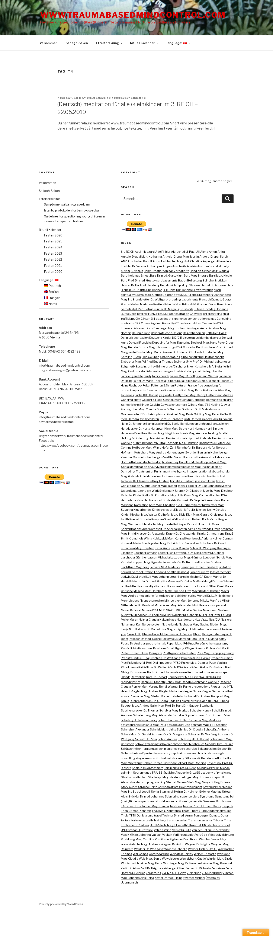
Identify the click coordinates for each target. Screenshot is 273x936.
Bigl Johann (184, 290)
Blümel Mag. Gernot (148, 294)
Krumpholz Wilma (140, 538)
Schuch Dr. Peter (146, 739)
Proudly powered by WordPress (61, 904)
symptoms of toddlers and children (163, 801)
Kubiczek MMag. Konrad (169, 538)
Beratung (153, 285)
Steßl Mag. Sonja (198, 782)
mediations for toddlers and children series (167, 595)
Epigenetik (128, 366)
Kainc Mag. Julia (172, 495)
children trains (212, 313)
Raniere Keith (185, 672)
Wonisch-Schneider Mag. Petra (142, 863)
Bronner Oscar (206, 304)
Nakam (164, 619)
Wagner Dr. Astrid (172, 844)
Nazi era (226, 619)
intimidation (148, 476)
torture (126, 820)
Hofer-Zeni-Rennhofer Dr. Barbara (184, 447)
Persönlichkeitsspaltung (211, 643)
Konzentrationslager (135, 529)
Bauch (182, 280)
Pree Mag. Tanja (208, 653)
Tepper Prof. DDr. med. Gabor (202, 806)
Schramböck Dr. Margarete (169, 734)
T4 (123, 806)
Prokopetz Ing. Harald (195, 658)
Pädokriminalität (132, 667)
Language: (174, 43)
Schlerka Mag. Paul (153, 724)
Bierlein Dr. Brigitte (133, 290)
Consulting (224, 318)
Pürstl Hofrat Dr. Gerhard (208, 667)
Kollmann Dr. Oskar (207, 524)
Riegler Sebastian (214, 691)
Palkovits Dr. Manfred (175, 638)
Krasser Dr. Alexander (151, 533)
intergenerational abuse (203, 471)
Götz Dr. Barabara (171, 419)
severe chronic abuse (201, 753)
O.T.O (138, 634)
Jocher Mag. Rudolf (164, 485)
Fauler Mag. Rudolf (182, 376)
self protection (149, 753)
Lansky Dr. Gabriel (212, 552)
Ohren (197, 634)
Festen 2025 (53, 241)
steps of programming (150, 782)
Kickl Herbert (184, 505)
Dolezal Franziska (140, 342)
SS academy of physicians (213, 772)
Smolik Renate (201, 758)
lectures (164, 562)
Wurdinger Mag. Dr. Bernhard (182, 863)
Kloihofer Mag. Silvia (172, 514)
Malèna (198, 581)
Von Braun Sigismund (169, 839)
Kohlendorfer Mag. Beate (156, 524)
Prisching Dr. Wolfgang (165, 658)
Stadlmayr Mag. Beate (163, 777)
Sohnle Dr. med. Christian (159, 763)
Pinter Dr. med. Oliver (134, 653)
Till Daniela (139, 815)
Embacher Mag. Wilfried (137, 361)
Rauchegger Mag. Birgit (184, 677)
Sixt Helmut (163, 758)
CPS (137, 323)
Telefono (176, 806)
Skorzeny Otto (181, 758)
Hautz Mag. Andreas (194, 433)
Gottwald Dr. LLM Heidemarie (201, 409)
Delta (209, 333)
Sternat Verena (176, 782)
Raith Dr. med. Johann (161, 672)
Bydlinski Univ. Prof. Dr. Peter (156, 313)
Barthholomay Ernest (135, 275)
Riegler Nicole (192, 691)
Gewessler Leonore (174, 404)
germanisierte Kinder (135, 404)
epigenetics (223, 361)
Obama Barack (152, 634)
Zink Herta (147, 877)
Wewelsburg (170, 858)
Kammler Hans (146, 500)
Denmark (127, 337)
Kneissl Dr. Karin (140, 519)
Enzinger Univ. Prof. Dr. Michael (194, 361)
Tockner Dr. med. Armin (177, 815)
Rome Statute (170, 696)
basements (170, 280)
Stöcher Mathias (210, 791)
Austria (192, 266)
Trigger (218, 820)
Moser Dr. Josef (131, 610)
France (192, 385)
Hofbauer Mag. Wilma (146, 447)
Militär (226, 600)
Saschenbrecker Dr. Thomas (140, 710)
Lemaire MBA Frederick (165, 567)
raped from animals (208, 672)
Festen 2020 (53, 271)
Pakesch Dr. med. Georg (145, 638)
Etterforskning (107, 43)
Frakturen (180, 385)
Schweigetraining (147, 744)
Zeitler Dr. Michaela (198, 868)
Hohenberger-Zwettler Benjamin (188, 452)
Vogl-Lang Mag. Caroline (137, 839)
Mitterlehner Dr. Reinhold (137, 605)
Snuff (215, 758)
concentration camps (201, 318)
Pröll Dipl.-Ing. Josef (159, 662)
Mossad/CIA (150, 610)
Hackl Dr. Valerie (221, 419)
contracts (127, 323)
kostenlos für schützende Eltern (198, 529)
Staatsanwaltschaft (134, 777)
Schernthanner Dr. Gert (173, 720)
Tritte (227, 820)
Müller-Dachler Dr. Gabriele (181, 615)
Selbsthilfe (224, 748)
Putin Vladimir (218, 662)
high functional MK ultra (149, 443)
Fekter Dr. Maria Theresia (149, 380)
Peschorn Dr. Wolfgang (168, 648)
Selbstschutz (129, 753)
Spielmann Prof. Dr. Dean (180, 768)
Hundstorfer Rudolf (148, 462)
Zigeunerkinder (212, 873)
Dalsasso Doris (143, 328)
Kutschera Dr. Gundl (213, 543)
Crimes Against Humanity (158, 323)
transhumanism (177, 820)
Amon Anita (217, 251)
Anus (156, 261)
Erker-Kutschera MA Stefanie (206, 366)
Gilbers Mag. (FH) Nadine (204, 404)
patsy (222, 638)
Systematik (194, 801)
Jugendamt (128, 490)
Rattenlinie (138, 677)
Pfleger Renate (195, 648)
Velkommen (49, 43)
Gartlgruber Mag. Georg (189, 395)
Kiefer (197, 505)
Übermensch (129, 882)
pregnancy (226, 653)
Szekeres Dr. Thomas (217, 801)
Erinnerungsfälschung (171, 366)
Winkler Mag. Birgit (219, 858)
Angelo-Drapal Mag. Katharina (141, 256)
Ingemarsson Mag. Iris (191, 466)
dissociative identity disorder (202, 337)
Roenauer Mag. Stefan (145, 696)
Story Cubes (129, 787)
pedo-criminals (156, 643)
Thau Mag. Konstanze (166, 810)
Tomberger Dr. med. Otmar (211, 815)
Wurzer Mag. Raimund (217, 863)
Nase (172, 619)
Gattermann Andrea (219, 395)
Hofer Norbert (217, 447)
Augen (167, 266)
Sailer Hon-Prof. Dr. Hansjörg (169, 705)
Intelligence (178, 471)
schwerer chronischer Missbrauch (182, 744)
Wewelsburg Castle (193, 858)
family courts (160, 376)
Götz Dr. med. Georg (197, 419)
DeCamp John (141, 333)
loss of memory (220, 572)
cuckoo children (190, 323)
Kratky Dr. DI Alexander (181, 533)
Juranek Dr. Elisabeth (188, 490)
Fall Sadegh (204, 371)
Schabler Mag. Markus (174, 710)
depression (141, 337)
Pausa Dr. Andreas (133, 643)
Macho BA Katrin (201, 576)
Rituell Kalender (142, 43)
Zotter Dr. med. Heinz (168, 877)
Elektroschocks (213, 357)
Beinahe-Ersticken (215, 280)
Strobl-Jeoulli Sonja (146, 791)
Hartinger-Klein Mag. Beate (169, 428)
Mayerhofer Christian (206, 591)
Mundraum (210, 610)
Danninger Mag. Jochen (169, 328)
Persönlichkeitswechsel (136, 648)
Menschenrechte (152, 600)
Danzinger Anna (196, 328)
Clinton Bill (148, 318)
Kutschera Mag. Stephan (137, 548)
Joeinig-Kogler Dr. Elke (193, 485)
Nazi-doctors (185, 619)
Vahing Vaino (162, 830)
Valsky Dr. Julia (181, 830)
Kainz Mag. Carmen (197, 495)
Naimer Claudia (149, 619)
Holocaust (190, 457)
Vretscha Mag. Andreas (144, 844)
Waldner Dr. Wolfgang (149, 849)
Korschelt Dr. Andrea (163, 529)
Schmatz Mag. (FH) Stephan (209, 724)
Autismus (137, 271)
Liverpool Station (142, 572)
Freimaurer (210, 390)
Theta (186, 810)
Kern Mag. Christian (162, 505)
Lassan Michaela (159, 557)
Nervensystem (151, 624)
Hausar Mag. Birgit (160, 433)
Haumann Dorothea (134, 433)
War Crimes (140, 854)
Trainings (160, 820)
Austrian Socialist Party (213, 266)
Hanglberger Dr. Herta (135, 428)
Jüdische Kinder (131, 495)
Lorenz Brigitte (199, 572)
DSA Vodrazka (186, 347)
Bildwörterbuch (202, 290)
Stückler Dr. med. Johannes (146, 796)
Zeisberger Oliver (173, 868)
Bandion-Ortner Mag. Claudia (209, 271)
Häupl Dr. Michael (190, 462)
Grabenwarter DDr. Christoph (140, 414)
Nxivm (131, 634)
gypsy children (149, 419)
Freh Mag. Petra (192, 390)
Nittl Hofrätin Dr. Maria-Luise (147, 629)
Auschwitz (179, 266)
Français (54, 298)
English (53, 291)
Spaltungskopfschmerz (147, 768)
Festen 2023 (53, 253)
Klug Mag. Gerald (197, 514)
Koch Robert (193, 519)
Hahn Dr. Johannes (133, 423)
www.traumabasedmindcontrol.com (132, 15)
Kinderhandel (142, 509)
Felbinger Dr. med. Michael (201, 380)
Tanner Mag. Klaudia (155, 806)
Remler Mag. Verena (145, 686)
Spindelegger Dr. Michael (213, 768)
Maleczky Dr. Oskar (180, 581)
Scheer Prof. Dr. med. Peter (212, 715)
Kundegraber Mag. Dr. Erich (160, 543)
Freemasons (172, 390)
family (147, 376)
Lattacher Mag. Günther (186, 557)
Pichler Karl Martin (218, 648)
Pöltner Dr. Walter (155, 667)
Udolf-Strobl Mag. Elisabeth (168, 825)
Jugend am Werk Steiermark (155, 490)
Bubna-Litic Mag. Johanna (211, 309)
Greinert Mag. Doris (180, 414)
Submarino (172, 796)
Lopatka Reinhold (177, 572)
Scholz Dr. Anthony (216, 729)
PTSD (177, 662)
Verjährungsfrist (184, 834)
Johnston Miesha (219, 485)
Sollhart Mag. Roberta (191, 763)
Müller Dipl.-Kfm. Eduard (215, 615)
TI (130, 815)
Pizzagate (155, 653)
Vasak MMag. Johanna (136, 834)
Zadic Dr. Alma (130, 868)
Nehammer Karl (131, 624)
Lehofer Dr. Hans (210, 562)
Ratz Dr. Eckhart (156, 677)
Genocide (198, 399)
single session (145, 758)
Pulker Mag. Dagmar (194, 662)
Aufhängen (154, 266)
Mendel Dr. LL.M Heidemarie (215, 595)
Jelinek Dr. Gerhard (182, 481)
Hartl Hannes (196, 428)
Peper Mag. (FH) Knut (181, 643)
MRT (179, 610)
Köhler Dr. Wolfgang (203, 548)
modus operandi (216, 605)
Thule (125, 815)
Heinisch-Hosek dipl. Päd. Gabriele (189, 438)
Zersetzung (153, 873)
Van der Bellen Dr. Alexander (210, 830)
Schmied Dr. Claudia (190, 729)
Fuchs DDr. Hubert (146, 395)
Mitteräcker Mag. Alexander (173, 605)
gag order (166, 395)
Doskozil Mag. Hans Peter (208, 342)
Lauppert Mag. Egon (145, 562)
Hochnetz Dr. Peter (211, 443)
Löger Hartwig (179, 576)
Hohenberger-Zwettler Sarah (163, 457)
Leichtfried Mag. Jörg (135, 567)
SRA (155, 772)
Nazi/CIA (214, 619)
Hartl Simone (214, 428)
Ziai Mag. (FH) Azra (174, 873)
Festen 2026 (53, 235)
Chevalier (196, 313)
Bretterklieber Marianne (137, 304)
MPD (162, 610)
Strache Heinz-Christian (154, 787)
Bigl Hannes (154, 290)
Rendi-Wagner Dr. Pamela (176, 686)
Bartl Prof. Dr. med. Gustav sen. (141, 280)
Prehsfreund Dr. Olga (135, 658)
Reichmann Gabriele (205, 682)
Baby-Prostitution (156, 271)
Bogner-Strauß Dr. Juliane (180, 294)
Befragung (194, 280)
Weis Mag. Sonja (150, 858)
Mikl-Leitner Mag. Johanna (181, 600)
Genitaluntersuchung (177, 399)
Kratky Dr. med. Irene (211, 533)
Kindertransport (163, 509)
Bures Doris (128, 313)
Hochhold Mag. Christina (182, 443)
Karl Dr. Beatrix (166, 500)
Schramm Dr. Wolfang (202, 734)
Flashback (135, 385)
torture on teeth (142, 820)
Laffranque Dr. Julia (187, 552)
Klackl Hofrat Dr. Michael (190, 509)
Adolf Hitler (162, 251)
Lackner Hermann (145, 552)
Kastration (141, 505)
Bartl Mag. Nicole (220, 275)
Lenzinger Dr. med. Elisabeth (199, 567)
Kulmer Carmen (223, 538)
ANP (124, 261)
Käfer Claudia (180, 548)
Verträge (201, 834)
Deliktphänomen (194, 333)
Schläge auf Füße (178, 724)
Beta (230, 285)
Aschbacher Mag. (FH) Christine (181, 261)
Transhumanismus (200, 820)
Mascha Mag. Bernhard (149, 591)
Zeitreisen (218, 868)
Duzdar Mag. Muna (148, 352)
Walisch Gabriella (175, 849)
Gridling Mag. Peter (206, 414)
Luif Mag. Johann (157, 576)
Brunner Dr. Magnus (165, 309)
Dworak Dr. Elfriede (174, 352)
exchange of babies (171, 371)
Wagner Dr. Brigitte (198, 844)
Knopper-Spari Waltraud (167, 519)
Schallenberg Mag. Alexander (153, 715)
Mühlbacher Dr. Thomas (147, 615)
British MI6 (189, 304)
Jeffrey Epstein (159, 481)
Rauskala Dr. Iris (210, 677)
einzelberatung (170, 357)
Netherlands (170, 624)
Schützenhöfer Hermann (137, 748)
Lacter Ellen (166, 552)
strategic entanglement (186, 787)
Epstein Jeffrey (146, 366)
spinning (126, 772)
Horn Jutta (128, 462)
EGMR (137, 357)
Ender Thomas (163, 361)
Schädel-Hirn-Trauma (219, 744)
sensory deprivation (172, 753)
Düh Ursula (195, 352)
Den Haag (220, 333)
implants (170, 466)
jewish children (205, 481)
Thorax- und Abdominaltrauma (210, 810)
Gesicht (155, 404)
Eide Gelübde (150, 357)
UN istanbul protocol (216, 825)
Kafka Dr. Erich (152, 495)
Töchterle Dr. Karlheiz (135, 825)
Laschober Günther (134, 557)
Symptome (207, 796)
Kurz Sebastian (189, 543)
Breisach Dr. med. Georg (215, 299)
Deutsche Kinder (160, 337)
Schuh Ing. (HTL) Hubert (193, 739)
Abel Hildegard (145, 251)
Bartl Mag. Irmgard (196, 275)
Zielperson (194, 873)
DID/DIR (177, 337)
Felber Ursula (175, 380)
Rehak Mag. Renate (179, 682)
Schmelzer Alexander (135, 729)
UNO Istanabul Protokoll (137, 830)
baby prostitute (178, 271)
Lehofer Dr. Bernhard (185, 562)
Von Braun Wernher (197, 839)
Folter (147, 385)
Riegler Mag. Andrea (144, 691)
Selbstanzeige (207, 748)
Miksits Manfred (210, 600)
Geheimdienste (131, 399)
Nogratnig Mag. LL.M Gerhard (186, 629)
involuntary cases (168, 476)
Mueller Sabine (192, 610)
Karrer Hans (213, 500)
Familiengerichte (132, 376)
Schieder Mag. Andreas (205, 720)
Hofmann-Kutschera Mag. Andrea (143, 452)
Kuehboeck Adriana (198, 538)
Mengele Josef (131, 600)
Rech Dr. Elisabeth (153, 682)
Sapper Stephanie (201, 705)
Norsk (52, 304)
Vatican (156, 834)
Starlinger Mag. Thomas (195, 777)
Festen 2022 (53, 259)
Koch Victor (210, 519)
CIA (137, 318)
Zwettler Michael (194, 877)
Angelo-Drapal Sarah (213, 256)
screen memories (165, 748)
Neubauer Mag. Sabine (194, 624)
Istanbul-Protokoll (213, 476)
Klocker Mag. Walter (143, 514)
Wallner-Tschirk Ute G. (202, 849)
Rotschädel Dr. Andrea (195, 696)
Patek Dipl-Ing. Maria (204, 638)
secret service (187, 748)
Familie (217, 371)
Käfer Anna (162, 548)
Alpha (204, 251)
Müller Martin (129, 619)
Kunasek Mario (131, 543)
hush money (170, 462)
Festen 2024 (53, 247)
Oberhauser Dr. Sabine (177, 634)
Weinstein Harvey (181, 854)
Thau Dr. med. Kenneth (136, 810)
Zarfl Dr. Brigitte (150, 868)
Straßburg (210, 787)
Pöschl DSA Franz (179, 667)
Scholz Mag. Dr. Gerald (136, 734)
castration (182, 313)
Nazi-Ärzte (201, 619)
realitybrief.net (130, 682)
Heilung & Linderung (134, 438)
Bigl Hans (169, 290)
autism (125, 271)
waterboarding (159, 854)
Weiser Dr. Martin (205, 854)
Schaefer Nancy (200, 710)
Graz (163, 414)
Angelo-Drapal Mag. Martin (181, 256)
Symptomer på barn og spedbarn (67, 204)
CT (177, 323)
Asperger (209, 261)
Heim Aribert (157, 438)
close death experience (171, 318)
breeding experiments (183, 299)
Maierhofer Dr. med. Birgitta (148, 581)
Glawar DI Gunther (169, 409)
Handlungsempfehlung (195, 423)
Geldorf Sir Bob (152, 399)
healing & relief (218, 433)
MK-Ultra (198, 605)
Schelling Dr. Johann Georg (139, 720)
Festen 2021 (53, 265)
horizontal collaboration (213, 457)
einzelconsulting (192, 357)
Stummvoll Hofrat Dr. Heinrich (179, 791)
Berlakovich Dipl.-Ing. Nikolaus (180, 285)
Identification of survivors (146, 466)
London (159, 572)
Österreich (213, 877)
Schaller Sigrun (183, 715)
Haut (176, 433)
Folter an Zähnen (162, 385)
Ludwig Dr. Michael (133, 576)
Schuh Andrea (167, 739)
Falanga (191, 371)
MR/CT (170, 610)
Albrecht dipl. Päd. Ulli (185, 251)
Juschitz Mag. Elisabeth (218, 490)
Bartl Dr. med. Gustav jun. (166, 275)
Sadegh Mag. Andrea (135, 705)
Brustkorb (186, 309)
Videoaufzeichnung (221, 834)
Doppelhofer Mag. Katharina (171, 342)
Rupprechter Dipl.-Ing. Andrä (149, 701)
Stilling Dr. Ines (220, 782)
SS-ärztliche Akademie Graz (177, 772)
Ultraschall (194, 825)
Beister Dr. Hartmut (133, 285)
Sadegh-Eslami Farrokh (184, 701)
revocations (202, 686)
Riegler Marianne (170, 691)
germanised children (219, 399)
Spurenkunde (142, 772)
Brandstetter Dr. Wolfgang (150, 299)
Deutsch (54, 285)
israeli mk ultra (190, 476)
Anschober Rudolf (140, 261)
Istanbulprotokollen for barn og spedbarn (73, 210)
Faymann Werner (207, 376)
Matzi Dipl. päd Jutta (178, 591)
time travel (155, 815)
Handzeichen (220, 423)
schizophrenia (130, 724)
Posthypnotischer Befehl (179, 653)
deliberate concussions (166, 333)
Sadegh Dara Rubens (214, 701)
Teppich (227, 806)
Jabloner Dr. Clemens (135, 481)
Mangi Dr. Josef (213, 581)
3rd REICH (127, 251)
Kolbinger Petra (183, 524)
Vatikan (167, 834)
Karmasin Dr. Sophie (190, 500)
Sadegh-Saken (77, 43)
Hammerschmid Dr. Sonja (162, 423)
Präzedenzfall (136, 662)
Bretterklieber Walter (167, 304)
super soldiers (189, 796)
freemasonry (155, 390)
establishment (148, 371)
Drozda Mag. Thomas (153, 347)
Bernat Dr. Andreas (213, 285)
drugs (172, 347)
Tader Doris (133, 806)
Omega (207, 634)
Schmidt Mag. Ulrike (163, 729)
